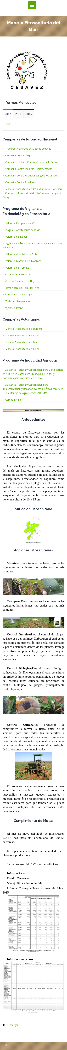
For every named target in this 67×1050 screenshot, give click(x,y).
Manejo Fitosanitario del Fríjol (22, 349)
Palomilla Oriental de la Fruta (21, 254)
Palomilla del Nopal (16, 236)
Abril (8, 123)
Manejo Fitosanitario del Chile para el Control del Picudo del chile (33, 193)
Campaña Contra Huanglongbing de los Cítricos (31, 175)
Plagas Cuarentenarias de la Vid (22, 230)
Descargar (12, 1025)
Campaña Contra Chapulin (19, 155)
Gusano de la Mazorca (17, 274)
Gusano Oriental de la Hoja (20, 281)
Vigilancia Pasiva (14, 308)
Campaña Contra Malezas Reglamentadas (28, 168)
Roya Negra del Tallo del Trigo (22, 287)
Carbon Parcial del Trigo (18, 294)
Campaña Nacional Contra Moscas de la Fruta (31, 162)
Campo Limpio (13, 399)
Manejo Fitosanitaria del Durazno (24, 328)
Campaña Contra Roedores (20, 182)
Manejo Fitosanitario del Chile (21, 335)
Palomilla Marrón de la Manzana (23, 261)
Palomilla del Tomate (17, 267)
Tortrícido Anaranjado (17, 301)
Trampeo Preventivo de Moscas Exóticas (28, 148)
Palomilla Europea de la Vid (20, 223)
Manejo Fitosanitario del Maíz (21, 342)
